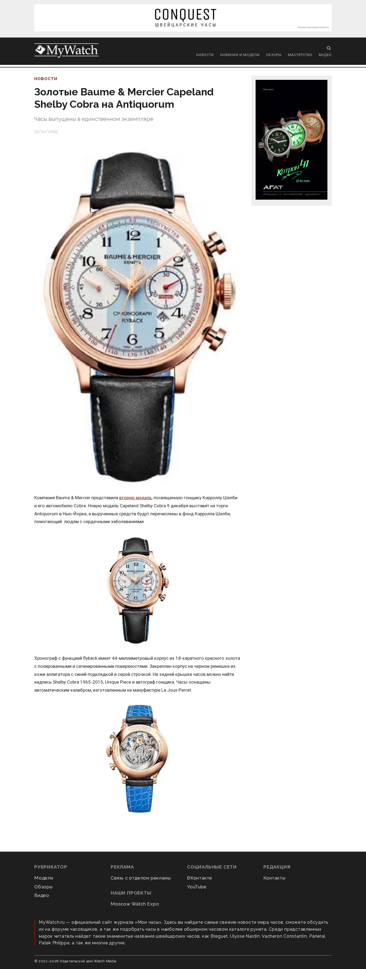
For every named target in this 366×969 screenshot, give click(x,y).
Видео (325, 55)
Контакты (274, 878)
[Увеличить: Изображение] (137, 590)
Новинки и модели (240, 55)
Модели (43, 878)
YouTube (197, 886)
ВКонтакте (199, 878)
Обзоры (274, 55)
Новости (205, 55)
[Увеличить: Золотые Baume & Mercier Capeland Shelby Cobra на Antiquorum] (137, 314)
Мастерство (300, 55)
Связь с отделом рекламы (141, 878)
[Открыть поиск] (329, 48)
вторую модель (135, 497)
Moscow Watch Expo (135, 904)
